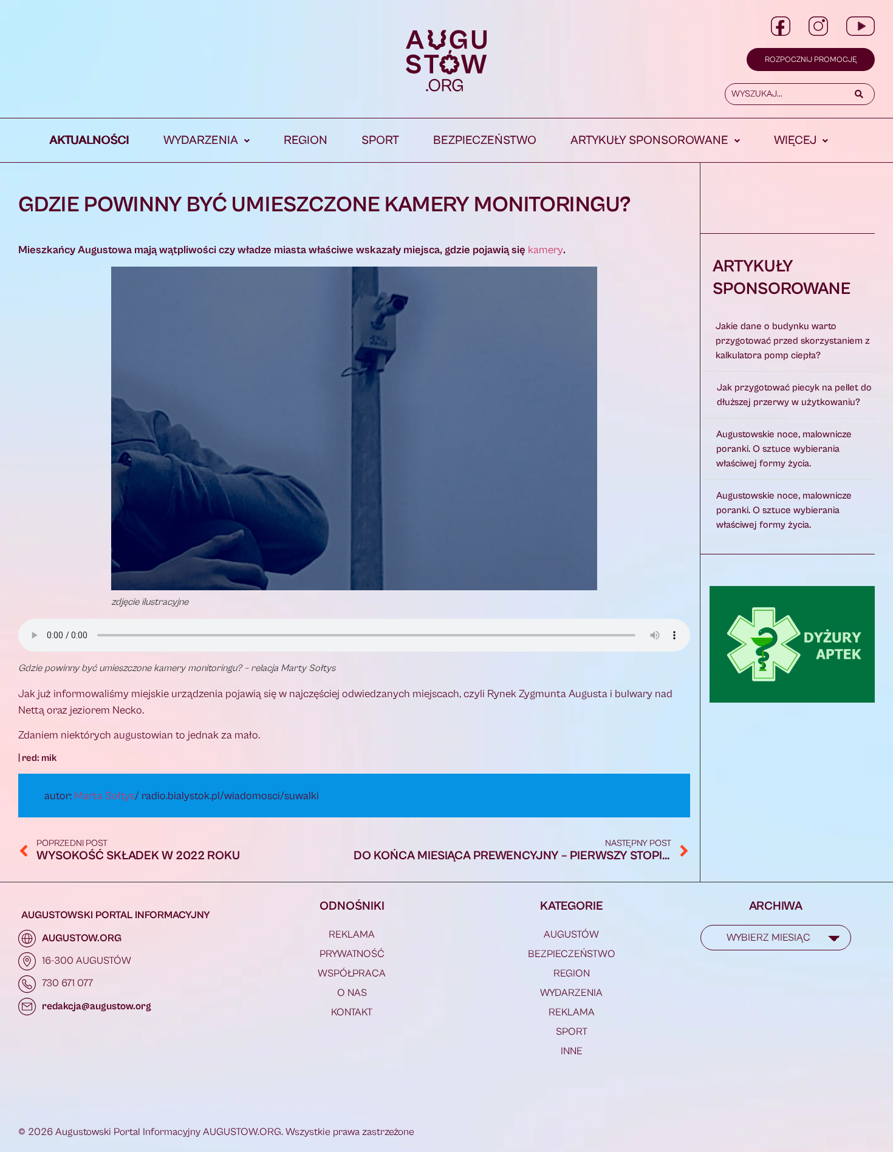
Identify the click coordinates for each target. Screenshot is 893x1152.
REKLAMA (352, 935)
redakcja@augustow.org (96, 1006)
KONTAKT (351, 1012)
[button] (206, 141)
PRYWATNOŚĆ (352, 954)
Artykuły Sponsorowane (649, 141)
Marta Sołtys (104, 795)
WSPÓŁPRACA (352, 973)
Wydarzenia (200, 141)
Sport (380, 141)
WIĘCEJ (795, 141)
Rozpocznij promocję (811, 59)
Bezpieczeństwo (484, 141)
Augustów (571, 935)
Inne (572, 1051)
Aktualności (89, 141)
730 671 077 (67, 983)
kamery (545, 250)
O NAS (352, 993)
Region (305, 141)
